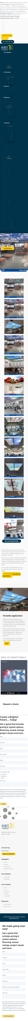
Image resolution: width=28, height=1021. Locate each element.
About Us (6, 86)
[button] (7, 35)
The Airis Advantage (9, 90)
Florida (12, 129)
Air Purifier (11, 114)
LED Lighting (9, 63)
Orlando (15, 137)
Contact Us (7, 123)
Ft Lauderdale (15, 139)
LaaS (9, 69)
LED (11, 83)
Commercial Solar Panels (10, 59)
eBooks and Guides (10, 103)
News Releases (9, 119)
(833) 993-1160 (5, 851)
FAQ (9, 94)
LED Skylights (9, 66)
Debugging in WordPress (6, 13)
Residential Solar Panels (10, 56)
